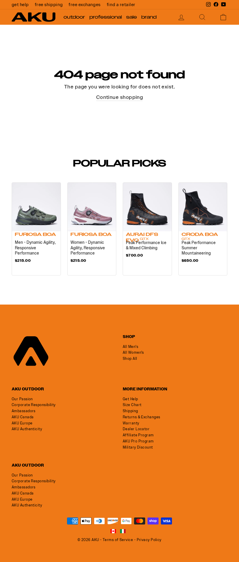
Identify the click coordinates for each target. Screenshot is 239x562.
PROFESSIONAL (105, 17)
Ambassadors (24, 410)
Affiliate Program (138, 435)
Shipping (130, 410)
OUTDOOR (74, 17)
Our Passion (22, 398)
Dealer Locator (136, 428)
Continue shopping (119, 97)
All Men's (130, 346)
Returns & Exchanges (141, 417)
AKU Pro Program (138, 441)
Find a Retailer (121, 4)
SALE (131, 17)
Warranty (131, 423)
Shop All (130, 358)
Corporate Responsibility (34, 404)
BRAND (149, 17)
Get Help (20, 4)
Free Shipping (49, 4)
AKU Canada (23, 417)
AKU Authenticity (27, 428)
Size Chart (132, 404)
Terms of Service (118, 539)
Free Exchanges (84, 4)
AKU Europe (22, 423)
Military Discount (138, 447)
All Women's (133, 352)
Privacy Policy (149, 539)
